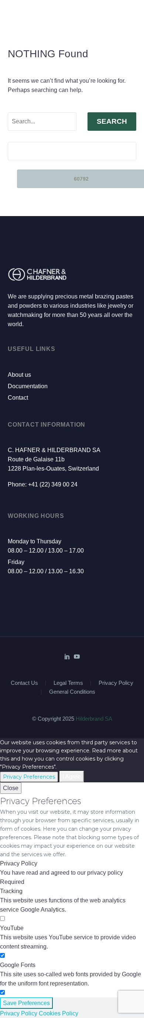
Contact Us (24, 683)
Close (10, 788)
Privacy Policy (116, 683)
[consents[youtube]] (2, 956)
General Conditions (72, 692)
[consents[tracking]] (2, 919)
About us (19, 375)
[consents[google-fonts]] (2, 993)
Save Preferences (26, 1003)
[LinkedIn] (67, 656)
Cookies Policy (58, 1013)
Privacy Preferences (29, 776)
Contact (18, 397)
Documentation (28, 386)
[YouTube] (77, 656)
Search (112, 121)
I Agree (71, 776)
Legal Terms (68, 683)
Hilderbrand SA (94, 719)
